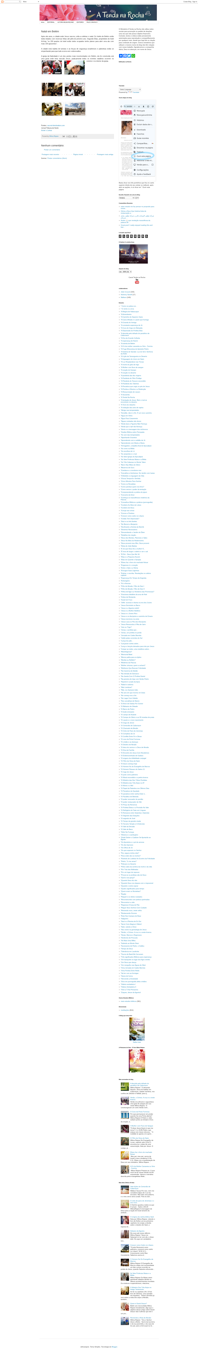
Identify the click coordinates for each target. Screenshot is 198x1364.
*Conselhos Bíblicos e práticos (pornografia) (137, 502)
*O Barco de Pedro (127, 709)
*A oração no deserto (128, 373)
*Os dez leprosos (127, 845)
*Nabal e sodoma (127, 684)
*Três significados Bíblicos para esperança (136, 957)
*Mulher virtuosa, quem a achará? (133, 665)
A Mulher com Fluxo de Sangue (141, 1126)
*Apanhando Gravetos (129, 437)
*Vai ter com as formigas (129, 973)
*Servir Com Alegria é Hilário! (131, 924)
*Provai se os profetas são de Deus (133, 875)
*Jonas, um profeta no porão (131, 633)
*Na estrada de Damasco (130, 674)
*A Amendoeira (126, 314)
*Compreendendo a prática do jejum (134, 492)
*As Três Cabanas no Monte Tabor (133, 462)
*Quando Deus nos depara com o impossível (137, 883)
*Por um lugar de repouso (130, 872)
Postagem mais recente (50, 154)
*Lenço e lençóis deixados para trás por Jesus (137, 646)
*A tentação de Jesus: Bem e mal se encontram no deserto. (134, 401)
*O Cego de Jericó (127, 723)
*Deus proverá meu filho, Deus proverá (135, 543)
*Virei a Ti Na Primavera (129, 990)
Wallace (123, 297)
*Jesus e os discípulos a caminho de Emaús (137, 616)
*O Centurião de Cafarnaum (131, 725)
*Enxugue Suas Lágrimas (130, 570)
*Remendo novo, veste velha (131, 910)
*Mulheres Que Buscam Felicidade (133, 668)
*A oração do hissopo (128, 370)
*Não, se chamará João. (129, 690)
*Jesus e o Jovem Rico (129, 613)
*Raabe (123, 894)
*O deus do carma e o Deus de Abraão (135, 747)
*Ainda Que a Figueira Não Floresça (134, 424)
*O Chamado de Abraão (129, 728)
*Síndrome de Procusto (129, 938)
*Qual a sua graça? (128, 878)
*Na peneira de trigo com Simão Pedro (135, 679)
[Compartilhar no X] (72, 136)
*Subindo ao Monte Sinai (130, 943)
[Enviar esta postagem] (63, 136)
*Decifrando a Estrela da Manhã (132, 527)
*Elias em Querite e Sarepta (131, 560)
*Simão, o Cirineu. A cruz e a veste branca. (136, 932)
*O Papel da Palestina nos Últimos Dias (135, 788)
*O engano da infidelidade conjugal (133, 758)
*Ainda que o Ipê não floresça (131, 426)
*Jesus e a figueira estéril (130, 608)
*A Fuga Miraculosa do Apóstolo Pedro (135, 349)
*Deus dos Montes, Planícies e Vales (134, 538)
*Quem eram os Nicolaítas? (131, 891)
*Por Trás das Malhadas (129, 869)
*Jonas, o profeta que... (129, 630)
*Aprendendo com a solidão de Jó (133, 440)
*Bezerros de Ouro (127, 467)
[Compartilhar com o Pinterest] (76, 136)
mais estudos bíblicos (128, 1001)
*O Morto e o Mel (127, 785)
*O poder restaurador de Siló (131, 802)
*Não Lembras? (126, 687)
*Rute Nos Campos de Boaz (131, 916)
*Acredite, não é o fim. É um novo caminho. (136, 413)
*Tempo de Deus (127, 949)
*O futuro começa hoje (129, 764)
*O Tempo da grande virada (131, 821)
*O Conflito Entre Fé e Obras (131, 736)
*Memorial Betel (126, 654)
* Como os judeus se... (129, 306)
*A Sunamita (125, 395)
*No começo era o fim (128, 695)
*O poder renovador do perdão (132, 799)
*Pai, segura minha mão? (130, 853)
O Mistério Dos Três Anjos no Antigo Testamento (140, 1288)
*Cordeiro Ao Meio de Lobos (131, 505)
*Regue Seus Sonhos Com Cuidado (134, 908)
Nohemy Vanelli (126, 294)
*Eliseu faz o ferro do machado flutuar (134, 562)
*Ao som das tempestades (130, 435)
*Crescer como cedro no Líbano (132, 516)
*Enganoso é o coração (129, 565)
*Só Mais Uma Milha (128, 940)
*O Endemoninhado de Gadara (132, 756)
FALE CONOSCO (92, 22)
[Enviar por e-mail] (67, 136)
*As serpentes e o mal (129, 454)
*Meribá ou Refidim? (128, 660)
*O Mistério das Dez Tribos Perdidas (134, 780)
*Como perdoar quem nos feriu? (132, 487)
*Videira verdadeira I (128, 984)
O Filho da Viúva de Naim (139, 1138)
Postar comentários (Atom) (57, 158)
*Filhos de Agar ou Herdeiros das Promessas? (137, 592)
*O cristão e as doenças (129, 742)
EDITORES (80, 22)
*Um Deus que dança (128, 962)
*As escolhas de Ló (128, 451)
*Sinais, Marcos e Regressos (131, 935)
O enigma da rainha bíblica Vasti (142, 1217)
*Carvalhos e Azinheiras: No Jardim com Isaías (138, 473)
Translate (135, 92)
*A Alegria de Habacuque (130, 311)
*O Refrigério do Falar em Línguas (133, 810)
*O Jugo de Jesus (127, 772)
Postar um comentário (52, 150)
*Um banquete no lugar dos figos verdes (135, 959)
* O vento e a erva (127, 309)
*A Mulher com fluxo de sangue (132, 367)
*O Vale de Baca (127, 829)
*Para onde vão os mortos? (131, 856)
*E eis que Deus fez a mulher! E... (133, 549)
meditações (125, 1010)
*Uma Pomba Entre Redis (130, 971)
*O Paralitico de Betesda (129, 796)
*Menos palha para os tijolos (131, 657)
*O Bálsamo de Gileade (129, 706)
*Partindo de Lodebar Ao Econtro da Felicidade (138, 858)
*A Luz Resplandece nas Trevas (132, 362)
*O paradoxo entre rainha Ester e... (133, 794)
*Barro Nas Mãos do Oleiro (130, 465)
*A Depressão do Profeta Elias (132, 331)
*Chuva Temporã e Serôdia (130, 478)
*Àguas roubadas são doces (131, 421)
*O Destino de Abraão (128, 744)
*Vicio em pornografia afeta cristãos (134, 981)
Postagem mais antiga (105, 154)
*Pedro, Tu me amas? (129, 861)
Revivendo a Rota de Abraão (140, 1318)
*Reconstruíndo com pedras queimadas (135, 899)
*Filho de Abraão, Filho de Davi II (133, 589)
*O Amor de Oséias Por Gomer (132, 703)
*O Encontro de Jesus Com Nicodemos (135, 753)
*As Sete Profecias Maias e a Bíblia (133, 459)
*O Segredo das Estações (130, 816)
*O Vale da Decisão (128, 826)
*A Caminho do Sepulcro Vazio (132, 317)
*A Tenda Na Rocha (128, 397)
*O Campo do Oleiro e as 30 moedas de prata (137, 717)
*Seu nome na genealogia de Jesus (134, 930)
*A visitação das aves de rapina (132, 407)
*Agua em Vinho (126, 416)
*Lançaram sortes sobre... (130, 643)
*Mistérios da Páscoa (128, 663)
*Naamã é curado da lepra (130, 682)
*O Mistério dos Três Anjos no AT (132, 783)
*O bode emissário (127, 712)
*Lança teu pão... (127, 641)
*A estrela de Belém (128, 343)
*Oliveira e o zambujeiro (129, 835)
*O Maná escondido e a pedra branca (134, 777)
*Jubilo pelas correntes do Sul (131, 638)
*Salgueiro (124, 919)
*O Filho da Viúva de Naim (130, 761)
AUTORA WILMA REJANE (66, 22)
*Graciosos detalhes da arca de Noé (134, 594)
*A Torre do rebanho (128, 405)
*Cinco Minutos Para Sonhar (131, 481)
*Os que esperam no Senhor (131, 850)
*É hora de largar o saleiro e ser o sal (134, 551)
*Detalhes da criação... (129, 535)
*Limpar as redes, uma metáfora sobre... (135, 649)
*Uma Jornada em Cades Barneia (133, 968)
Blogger (114, 1347)
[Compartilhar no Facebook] (74, 136)
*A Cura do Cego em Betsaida (131, 328)
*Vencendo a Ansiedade (129, 979)
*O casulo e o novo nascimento (132, 720)
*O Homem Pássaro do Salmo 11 (133, 769)
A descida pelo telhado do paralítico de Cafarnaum (139, 1084)
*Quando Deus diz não (129, 880)
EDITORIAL (51, 22)
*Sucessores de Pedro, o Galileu (132, 946)
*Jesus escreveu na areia (130, 619)
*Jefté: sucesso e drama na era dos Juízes (136, 602)
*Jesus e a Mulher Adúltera (130, 611)
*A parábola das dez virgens (131, 375)
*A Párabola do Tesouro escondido (133, 381)
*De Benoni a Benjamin (129, 524)
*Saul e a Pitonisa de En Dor (131, 921)
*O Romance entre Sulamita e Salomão (135, 813)
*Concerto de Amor (128, 495)
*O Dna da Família (127, 750)
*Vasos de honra (127, 976)
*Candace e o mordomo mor (131, 470)
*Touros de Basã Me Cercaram (132, 954)
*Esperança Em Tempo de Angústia (133, 578)
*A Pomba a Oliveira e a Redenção (133, 389)
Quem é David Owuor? (138, 1303)
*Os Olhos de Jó (127, 848)
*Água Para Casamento (129, 418)
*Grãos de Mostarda (128, 597)
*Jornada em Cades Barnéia (131, 635)
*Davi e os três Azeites (129, 521)
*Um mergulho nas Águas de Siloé (133, 965)
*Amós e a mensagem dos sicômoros (134, 429)
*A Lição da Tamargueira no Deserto (134, 356)
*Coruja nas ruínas (127, 510)
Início (42, 22)
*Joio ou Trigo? (126, 627)
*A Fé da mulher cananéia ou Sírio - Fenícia (137, 346)
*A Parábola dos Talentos (130, 384)
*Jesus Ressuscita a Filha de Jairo (133, 624)
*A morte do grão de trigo (130, 365)
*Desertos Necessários (129, 529)
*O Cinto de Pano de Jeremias (132, 731)
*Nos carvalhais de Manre (130, 701)
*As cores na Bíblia (127, 448)
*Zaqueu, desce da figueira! (131, 992)
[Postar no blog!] (70, 136)
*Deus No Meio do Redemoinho (132, 540)
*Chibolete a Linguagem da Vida (132, 476)
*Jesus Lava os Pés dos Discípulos (133, 622)
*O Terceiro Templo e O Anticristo (133, 824)
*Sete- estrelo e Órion (128, 927)
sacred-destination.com (56, 125)
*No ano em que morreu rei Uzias (133, 693)
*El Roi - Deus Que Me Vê (130, 554)
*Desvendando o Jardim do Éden (133, 532)
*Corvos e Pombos (127, 513)
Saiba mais (137, 1042)
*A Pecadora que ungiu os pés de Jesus (135, 386)
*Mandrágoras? (126, 652)
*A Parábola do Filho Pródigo (131, 378)
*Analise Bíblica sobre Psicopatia (132, 432)
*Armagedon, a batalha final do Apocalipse (136, 446)
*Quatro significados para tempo (132, 889)
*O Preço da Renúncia (129, 805)
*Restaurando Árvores (129, 913)
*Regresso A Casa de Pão (130, 905)
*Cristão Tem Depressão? (130, 519)
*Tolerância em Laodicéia (130, 951)
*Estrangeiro (125, 581)
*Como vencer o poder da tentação (133, 489)
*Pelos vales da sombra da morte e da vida (136, 867)
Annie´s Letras (46, 130)
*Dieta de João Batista (129, 546)
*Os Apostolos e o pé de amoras (132, 842)
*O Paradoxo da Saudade (130, 791)
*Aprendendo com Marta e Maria (132, 443)
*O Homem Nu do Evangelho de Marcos (135, 766)
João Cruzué (125, 292)
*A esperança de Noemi (129, 341)
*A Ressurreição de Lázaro (130, 392)
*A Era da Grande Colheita (130, 338)
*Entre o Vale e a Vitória (129, 568)
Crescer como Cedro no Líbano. (142, 1245)
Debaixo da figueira (137, 1231)
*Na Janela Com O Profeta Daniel (133, 676)
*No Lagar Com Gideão (129, 698)
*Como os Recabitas (128, 484)
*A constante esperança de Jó (131, 325)
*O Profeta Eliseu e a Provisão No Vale (135, 807)
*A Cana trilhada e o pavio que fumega (135, 320)
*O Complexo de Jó (128, 734)
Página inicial (78, 154)
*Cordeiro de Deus (127, 508)
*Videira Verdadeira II (128, 987)
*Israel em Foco (126, 600)
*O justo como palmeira (129, 775)
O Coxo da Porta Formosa (139, 1112)
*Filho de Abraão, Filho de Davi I (132, 586)
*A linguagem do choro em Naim (132, 359)
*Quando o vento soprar (129, 886)
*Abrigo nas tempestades (130, 410)
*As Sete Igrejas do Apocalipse (132, 457)
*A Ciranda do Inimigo (128, 322)
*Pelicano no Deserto (128, 864)
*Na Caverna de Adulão (129, 671)
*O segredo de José (128, 818)
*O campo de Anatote (128, 715)
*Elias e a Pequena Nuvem (130, 557)
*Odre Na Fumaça (127, 832)
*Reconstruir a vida (128, 902)
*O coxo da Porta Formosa (130, 739)
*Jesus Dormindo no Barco (130, 605)
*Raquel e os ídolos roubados (131, 897)
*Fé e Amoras (126, 583)
